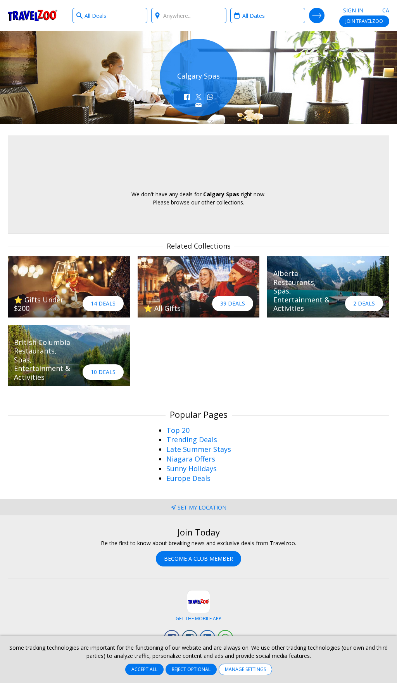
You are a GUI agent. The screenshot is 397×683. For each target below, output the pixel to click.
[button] (187, 97)
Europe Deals (188, 478)
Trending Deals (191, 439)
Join (364, 21)
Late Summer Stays (198, 449)
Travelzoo (32, 15)
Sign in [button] (353, 10)
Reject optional (191, 669)
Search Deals (317, 15)
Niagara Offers (190, 458)
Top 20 (178, 430)
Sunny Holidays (191, 468)
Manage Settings (245, 669)
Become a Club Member (198, 558)
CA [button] (385, 10)
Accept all (144, 669)
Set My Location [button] (202, 507)
